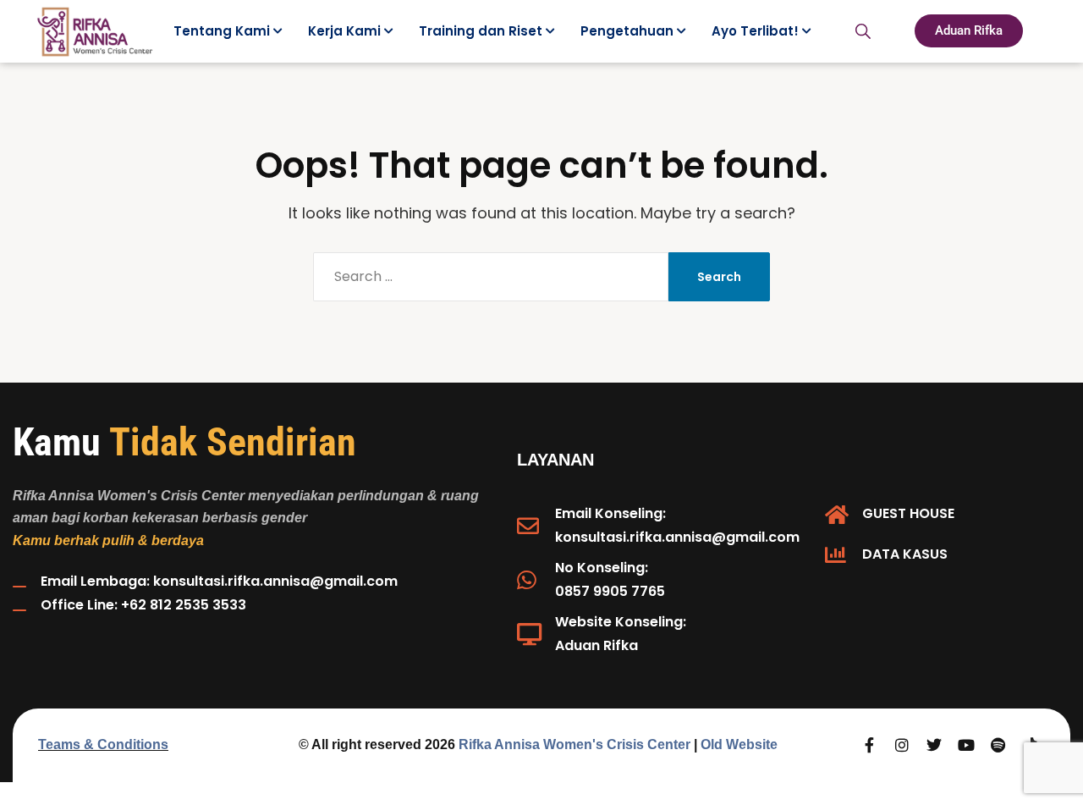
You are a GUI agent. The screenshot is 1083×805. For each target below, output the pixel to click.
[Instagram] (902, 745)
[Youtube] (966, 745)
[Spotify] (998, 745)
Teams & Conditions (103, 744)
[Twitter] (934, 745)
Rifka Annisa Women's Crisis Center (574, 744)
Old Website (739, 744)
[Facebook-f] (869, 745)
